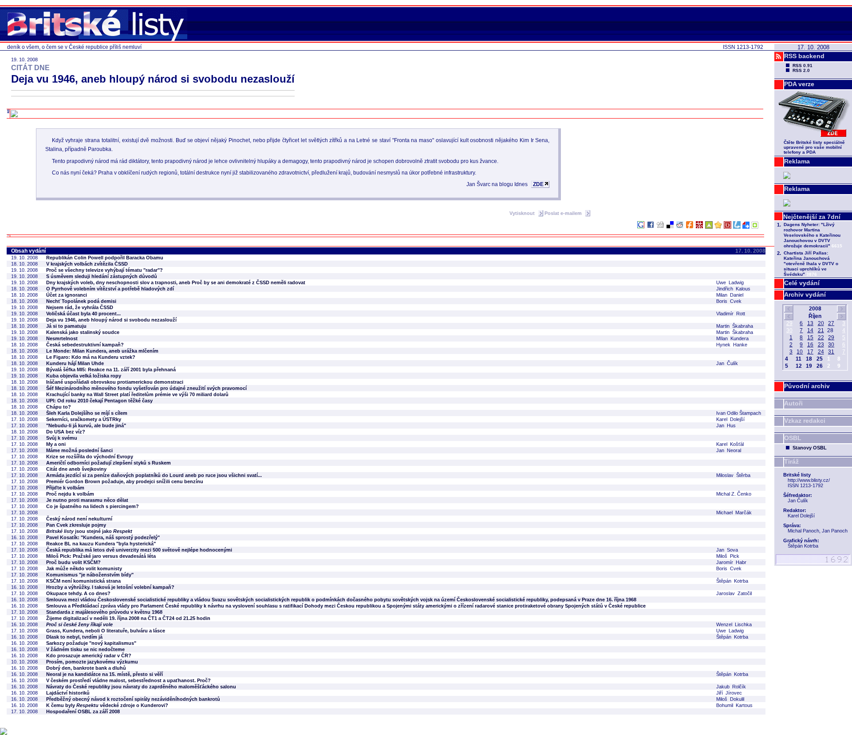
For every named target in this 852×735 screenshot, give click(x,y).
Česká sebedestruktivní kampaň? (85, 344)
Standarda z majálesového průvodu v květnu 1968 (104, 612)
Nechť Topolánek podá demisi (81, 301)
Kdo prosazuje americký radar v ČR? (88, 655)
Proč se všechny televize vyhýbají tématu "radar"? (104, 270)
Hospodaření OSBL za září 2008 (83, 711)
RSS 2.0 (801, 70)
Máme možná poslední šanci (79, 450)
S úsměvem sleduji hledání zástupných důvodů (101, 276)
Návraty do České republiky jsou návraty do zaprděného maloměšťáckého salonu (141, 686)
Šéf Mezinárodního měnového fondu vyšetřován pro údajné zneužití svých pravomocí (146, 388)
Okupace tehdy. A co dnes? (78, 593)
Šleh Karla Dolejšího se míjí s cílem (86, 413)
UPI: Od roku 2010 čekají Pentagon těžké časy (99, 400)
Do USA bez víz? (65, 431)
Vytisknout (522, 213)
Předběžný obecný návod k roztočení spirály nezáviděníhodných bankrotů (133, 699)
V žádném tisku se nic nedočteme (85, 649)
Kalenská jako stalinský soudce (82, 332)
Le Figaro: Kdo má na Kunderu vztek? (90, 357)
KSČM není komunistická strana (83, 581)
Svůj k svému (61, 438)
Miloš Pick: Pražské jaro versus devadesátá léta (101, 556)
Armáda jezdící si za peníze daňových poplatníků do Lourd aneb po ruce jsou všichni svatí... (154, 475)
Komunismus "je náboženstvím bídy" (90, 574)
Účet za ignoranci (66, 295)
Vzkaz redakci (804, 420)
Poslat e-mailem (563, 213)
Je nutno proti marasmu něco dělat (87, 500)
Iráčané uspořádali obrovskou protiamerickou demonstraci (114, 382)
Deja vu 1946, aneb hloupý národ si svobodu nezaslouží (111, 319)
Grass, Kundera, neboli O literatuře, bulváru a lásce (105, 630)
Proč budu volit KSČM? (73, 562)
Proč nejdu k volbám (70, 494)
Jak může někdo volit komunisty (84, 568)
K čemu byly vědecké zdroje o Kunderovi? (107, 705)
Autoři (793, 403)
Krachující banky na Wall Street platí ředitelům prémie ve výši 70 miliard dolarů (137, 394)
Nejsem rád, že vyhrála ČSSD (79, 307)
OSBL (792, 437)
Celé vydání (802, 282)
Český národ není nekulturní (79, 518)
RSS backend (804, 56)
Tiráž (791, 461)
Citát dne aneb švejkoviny (76, 469)
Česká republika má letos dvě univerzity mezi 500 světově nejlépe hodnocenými (139, 549)
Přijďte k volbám (65, 487)
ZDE (538, 184)
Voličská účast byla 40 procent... (83, 313)
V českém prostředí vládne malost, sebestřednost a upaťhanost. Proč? (128, 680)
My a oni (56, 444)
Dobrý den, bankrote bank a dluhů (86, 668)
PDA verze (799, 83)
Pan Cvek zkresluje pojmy (76, 525)
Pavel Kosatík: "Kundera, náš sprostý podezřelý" (103, 537)
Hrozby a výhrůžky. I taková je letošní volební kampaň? (110, 587)
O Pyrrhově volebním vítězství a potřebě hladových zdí (110, 288)
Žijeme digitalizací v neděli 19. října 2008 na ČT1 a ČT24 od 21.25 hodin (128, 618)
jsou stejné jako (89, 531)
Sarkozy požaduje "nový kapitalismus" (91, 643)
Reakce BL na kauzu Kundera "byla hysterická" (101, 543)
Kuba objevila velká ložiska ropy (83, 375)
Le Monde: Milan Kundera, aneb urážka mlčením (102, 351)
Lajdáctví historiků (68, 692)
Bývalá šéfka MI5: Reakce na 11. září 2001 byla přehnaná (111, 369)
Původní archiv (807, 385)
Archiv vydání (805, 294)
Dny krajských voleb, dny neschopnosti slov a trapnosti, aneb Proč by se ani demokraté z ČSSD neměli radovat (175, 282)
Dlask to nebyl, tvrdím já (74, 637)
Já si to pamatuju (66, 326)
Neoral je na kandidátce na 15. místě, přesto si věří (104, 674)
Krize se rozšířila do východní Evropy (89, 456)
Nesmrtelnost (62, 338)
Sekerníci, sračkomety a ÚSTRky (83, 419)
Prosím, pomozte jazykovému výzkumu (92, 661)
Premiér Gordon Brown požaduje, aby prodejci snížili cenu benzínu (124, 481)
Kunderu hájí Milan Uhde (75, 363)
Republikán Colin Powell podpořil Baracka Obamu (104, 257)
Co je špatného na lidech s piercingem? (92, 506)
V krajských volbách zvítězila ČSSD (87, 263)
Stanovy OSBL (810, 447)
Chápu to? (58, 406)
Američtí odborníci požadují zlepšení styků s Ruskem (108, 462)
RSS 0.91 (803, 65)
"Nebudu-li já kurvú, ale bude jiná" (86, 425)
